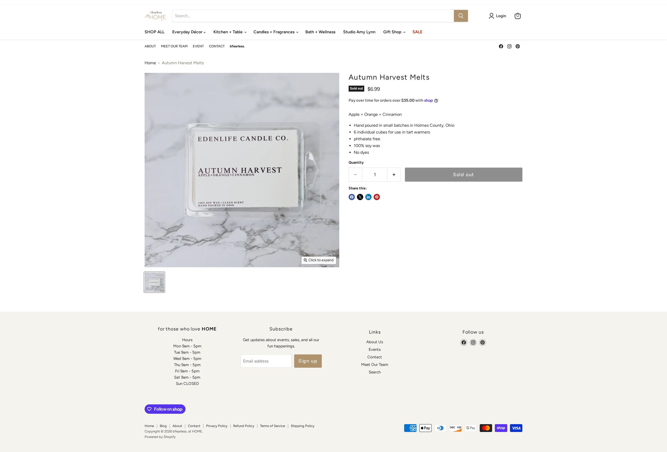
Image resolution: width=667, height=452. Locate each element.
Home (150, 63)
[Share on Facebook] (352, 197)
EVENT (198, 46)
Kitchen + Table (228, 31)
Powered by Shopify (160, 437)
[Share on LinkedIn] (368, 197)
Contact (374, 357)
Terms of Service (272, 426)
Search (375, 372)
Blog (163, 426)
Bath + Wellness (320, 31)
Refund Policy (243, 426)
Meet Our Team (374, 364)
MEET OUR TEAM (174, 46)
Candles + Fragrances (274, 31)
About (177, 426)
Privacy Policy (216, 426)
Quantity (356, 163)
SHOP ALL (154, 31)
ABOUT (150, 46)
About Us (374, 342)
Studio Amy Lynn (359, 31)
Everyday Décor (187, 31)
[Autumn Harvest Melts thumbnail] (154, 282)
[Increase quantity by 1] (394, 175)
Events (375, 349)
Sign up (308, 361)
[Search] (461, 16)
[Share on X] (360, 197)
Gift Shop (393, 31)
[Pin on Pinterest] (377, 197)
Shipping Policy (302, 426)
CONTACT (217, 46)
